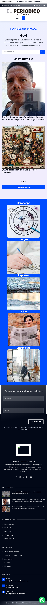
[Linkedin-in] (41, 5)
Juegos (23, 239)
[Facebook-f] (34, 5)
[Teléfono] (3, 585)
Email (8, 579)
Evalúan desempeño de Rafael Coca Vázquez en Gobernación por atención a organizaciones (28, 500)
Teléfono (9, 585)
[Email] (3, 579)
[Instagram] (37, 5)
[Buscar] (42, 52)
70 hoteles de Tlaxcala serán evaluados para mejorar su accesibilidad (27, 492)
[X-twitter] (39, 5)
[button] (17, 18)
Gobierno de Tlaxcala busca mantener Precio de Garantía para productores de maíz (28, 507)
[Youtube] (44, 5)
